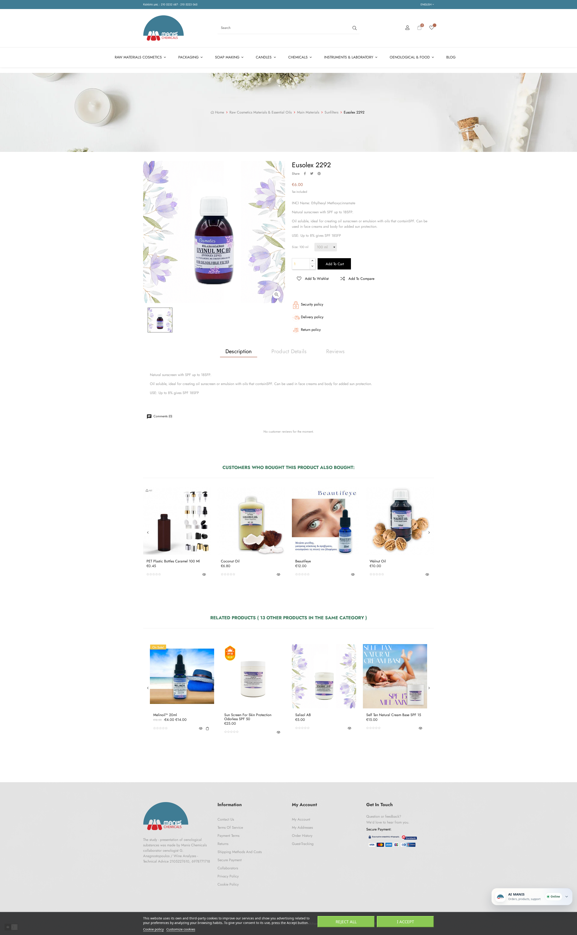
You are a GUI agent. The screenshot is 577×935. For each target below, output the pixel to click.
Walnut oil (378, 561)
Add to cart (334, 264)
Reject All (346, 921)
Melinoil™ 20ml (165, 715)
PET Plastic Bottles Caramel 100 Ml (173, 561)
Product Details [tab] (289, 351)
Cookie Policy (228, 884)
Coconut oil (230, 561)
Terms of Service (230, 827)
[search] (354, 28)
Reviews (335, 351)
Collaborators (228, 868)
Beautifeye (303, 561)
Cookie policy (153, 929)
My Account (301, 819)
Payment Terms (228, 835)
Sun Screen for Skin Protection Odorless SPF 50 (247, 717)
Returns (223, 843)
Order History (302, 835)
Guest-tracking (303, 843)
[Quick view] (204, 574)
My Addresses (302, 827)
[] (207, 728)
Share (305, 173)
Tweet (311, 173)
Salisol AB (303, 715)
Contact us (226, 819)
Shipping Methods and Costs (240, 851)
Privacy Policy (228, 876)
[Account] (407, 28)
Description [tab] (238, 351)
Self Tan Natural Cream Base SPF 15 (393, 715)
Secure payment (230, 860)
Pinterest (319, 173)
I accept (405, 921)
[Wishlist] (431, 28)
